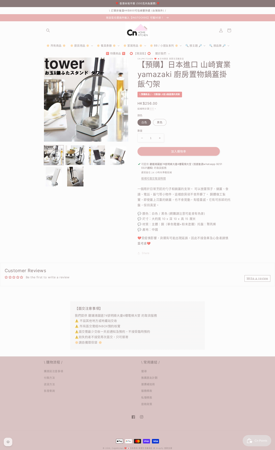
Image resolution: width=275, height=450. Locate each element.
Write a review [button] (257, 278)
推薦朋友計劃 (149, 377)
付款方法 (49, 377)
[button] (48, 30)
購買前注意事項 (53, 371)
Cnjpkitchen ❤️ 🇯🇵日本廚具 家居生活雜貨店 (132, 448)
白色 (144, 122)
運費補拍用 (148, 384)
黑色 (160, 122)
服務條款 (146, 390)
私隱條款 (146, 397)
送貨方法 (49, 384)
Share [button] (145, 253)
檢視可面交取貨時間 (153, 178)
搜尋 (144, 371)
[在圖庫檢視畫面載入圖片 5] (54, 176)
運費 (151, 108)
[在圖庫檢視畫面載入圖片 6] (75, 176)
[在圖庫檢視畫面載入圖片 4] (118, 155)
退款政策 (146, 404)
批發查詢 (49, 390)
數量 (140, 130)
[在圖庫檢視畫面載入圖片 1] (54, 155)
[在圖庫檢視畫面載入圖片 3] (97, 155)
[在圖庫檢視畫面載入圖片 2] (75, 155)
